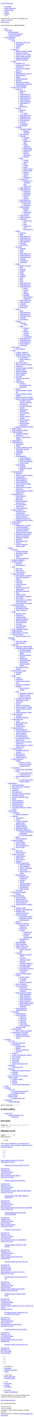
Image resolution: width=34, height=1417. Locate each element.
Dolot (25, 163)
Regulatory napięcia (22, 553)
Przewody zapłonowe (26, 461)
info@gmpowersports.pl (8, 1400)
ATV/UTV (11, 39)
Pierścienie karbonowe (22, 591)
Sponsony (19, 861)
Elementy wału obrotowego (24, 909)
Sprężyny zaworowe (26, 982)
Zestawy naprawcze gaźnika (24, 397)
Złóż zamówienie (13, 32)
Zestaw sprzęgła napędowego (24, 420)
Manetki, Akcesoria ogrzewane (21, 1070)
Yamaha (18, 321)
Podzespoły (26, 205)
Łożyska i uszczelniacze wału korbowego (25, 385)
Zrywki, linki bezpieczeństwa (21, 1084)
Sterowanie (15, 1011)
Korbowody (19, 366)
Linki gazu (19, 581)
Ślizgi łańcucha (20, 755)
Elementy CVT (20, 63)
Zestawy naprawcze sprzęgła (24, 399)
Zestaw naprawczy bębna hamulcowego (23, 484)
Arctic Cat (19, 89)
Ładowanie (26, 191)
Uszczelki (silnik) (21, 626)
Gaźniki (25, 165)
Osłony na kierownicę (22, 1050)
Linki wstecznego (21, 584)
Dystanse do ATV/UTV (23, 42)
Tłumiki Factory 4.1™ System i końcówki (22, 515)
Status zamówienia (10, 8)
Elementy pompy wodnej (23, 356)
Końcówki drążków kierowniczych (22, 502)
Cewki (18, 721)
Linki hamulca (20, 477)
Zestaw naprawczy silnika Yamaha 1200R (26, 1002)
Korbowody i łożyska (22, 923)
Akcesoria (8, 1039)
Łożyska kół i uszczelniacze (24, 769)
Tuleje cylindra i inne (22, 946)
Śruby (21, 279)
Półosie (18, 77)
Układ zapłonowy (25, 302)
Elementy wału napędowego (24, 877)
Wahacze (18, 542)
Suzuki (18, 309)
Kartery (25, 167)
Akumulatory (20, 444)
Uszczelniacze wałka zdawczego (22, 701)
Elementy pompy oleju (22, 354)
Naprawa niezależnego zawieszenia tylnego (22, 529)
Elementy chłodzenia (18, 560)
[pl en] (19, 15)
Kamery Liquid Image (11, 1392)
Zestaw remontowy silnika (24, 712)
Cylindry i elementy (22, 352)
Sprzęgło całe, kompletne (24, 410)
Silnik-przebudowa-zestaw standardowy (26, 998)
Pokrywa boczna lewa (27, 154)
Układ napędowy (25, 99)
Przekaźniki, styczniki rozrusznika (22, 450)
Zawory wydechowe (22, 986)
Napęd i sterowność (18, 574)
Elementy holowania (26, 131)
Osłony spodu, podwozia (23, 56)
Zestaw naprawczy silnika (23, 992)
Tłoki (17, 691)
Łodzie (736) (8, 1113)
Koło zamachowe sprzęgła (24, 575)
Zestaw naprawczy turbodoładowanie (21, 1009)
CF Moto (18, 127)
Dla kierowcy (9, 1100)
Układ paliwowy (25, 215)
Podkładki (23, 276)
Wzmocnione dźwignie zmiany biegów (25, 663)
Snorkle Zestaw (16, 428)
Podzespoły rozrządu (22, 619)
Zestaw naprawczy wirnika (24, 603)
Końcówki (23, 1017)
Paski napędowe (21, 75)
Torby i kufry (16, 1058)
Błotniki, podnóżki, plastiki (24, 51)
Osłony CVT (27, 186)
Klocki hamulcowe (21, 729)
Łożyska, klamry (26, 290)
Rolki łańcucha (20, 754)
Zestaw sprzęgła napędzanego (24, 424)
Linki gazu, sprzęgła (22, 53)
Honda (18, 231)
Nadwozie (15, 49)
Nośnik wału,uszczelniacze (25, 882)
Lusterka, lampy (21, 1046)
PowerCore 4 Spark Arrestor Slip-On (25, 765)
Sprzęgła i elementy (22, 371)
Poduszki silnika (21, 369)
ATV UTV (11, 1041)
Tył (17, 778)
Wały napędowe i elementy (24, 84)
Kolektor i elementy (22, 1034)
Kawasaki (19, 246)
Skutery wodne (12, 1077)
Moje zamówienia (10, 1376)
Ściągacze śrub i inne (18, 1098)
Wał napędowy (24, 887)
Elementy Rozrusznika (26, 831)
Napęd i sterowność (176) (16, 1115)
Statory (22, 470)
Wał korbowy (27, 177)
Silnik (21, 92)
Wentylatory (19, 435)
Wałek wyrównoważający (23, 973)
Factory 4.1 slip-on (25, 762)
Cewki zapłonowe (25, 458)
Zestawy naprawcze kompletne (26, 990)
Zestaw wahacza (25, 781)
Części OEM (8, 30)
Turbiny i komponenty (22, 863)
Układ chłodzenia (25, 188)
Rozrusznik (26, 195)
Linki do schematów (14, 35)
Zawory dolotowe (21, 984)
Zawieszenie (23, 106)
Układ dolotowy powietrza (20, 632)
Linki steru (19, 582)
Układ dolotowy (17, 440)
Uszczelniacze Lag (25, 774)
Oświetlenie (27, 193)
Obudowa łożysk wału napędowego (22, 588)
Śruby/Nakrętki (16, 1029)
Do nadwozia (16, 1044)
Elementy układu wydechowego (21, 512)
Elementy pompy (21, 613)
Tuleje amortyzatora (22, 541)
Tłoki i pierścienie (21, 373)
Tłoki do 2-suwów (25, 695)
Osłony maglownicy (22, 508)
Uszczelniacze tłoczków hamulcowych (23, 739)
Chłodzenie (15, 812)
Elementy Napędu (26, 209)
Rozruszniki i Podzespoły (23, 830)
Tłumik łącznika (21, 594)
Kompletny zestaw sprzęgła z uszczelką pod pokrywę (26, 402)
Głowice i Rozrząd (21, 915)
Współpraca (8, 1387)
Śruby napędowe (25, 866)
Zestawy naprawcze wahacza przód (22, 545)
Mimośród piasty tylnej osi (24, 73)
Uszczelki (23, 122)
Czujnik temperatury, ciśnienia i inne (22, 822)
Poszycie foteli (20, 847)
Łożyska (22, 930)
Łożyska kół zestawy (22, 527)
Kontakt (7, 13)
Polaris (18, 264)
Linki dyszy (23, 1018)
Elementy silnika (26, 329)
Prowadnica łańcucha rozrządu (21, 793)
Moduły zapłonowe (21, 722)
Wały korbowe (20, 627)
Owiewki (18, 1051)
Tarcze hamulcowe (21, 480)
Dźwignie (19, 473)
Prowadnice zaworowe (23, 979)
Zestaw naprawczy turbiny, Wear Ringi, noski (24, 600)
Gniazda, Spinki (24, 977)
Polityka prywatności (11, 1370)
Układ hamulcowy (25, 96)
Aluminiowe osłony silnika (24, 646)
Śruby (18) (15, 1117)
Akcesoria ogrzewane (18, 1043)
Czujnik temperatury (22, 551)
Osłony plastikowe (26, 145)
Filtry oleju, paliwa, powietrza (21, 786)
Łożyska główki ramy (26, 773)
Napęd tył (26, 214)
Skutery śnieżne (13, 1095)
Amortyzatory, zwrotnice (23, 525)
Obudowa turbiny (25, 864)
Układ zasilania (20, 465)
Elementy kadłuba (17, 561)
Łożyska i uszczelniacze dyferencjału (23, 65)
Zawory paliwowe (21, 610)
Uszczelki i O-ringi (25, 965)
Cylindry (18, 677)
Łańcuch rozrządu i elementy (24, 368)
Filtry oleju (19, 568)
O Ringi (22, 274)
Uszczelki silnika (25, 966)
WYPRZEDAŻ (17, 522)
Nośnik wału (20, 857)
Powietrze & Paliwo (18, 605)
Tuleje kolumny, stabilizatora (28, 297)
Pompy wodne (27, 170)
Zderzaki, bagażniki (22, 60)
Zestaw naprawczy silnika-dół (25, 1005)
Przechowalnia (9, 10)
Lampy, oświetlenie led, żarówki (21, 1055)
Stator (17, 556)
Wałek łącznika (24, 889)
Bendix (18, 446)
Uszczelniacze (24, 124)
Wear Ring (19, 890)
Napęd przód (27, 212)
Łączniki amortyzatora (26, 780)
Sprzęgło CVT (24, 179)
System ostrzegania (14, 1101)
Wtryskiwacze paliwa (22, 608)
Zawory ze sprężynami (22, 705)
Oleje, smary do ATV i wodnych (18, 1076)
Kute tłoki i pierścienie (26, 693)
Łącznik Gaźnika (21, 897)
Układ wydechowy (25, 101)
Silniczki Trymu (20, 1027)
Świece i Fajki (24, 463)
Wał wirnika (19, 598)
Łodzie (10, 548)
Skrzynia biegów (26, 175)
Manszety (19, 72)
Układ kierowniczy (25, 98)
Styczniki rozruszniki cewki (20, 797)
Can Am (18, 108)
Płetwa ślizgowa (21, 859)
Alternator (23, 466)
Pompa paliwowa (21, 606)
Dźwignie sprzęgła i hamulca (24, 648)
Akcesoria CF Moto (26, 129)
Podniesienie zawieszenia (23, 534)
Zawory (18, 388)
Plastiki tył (26, 151)
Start (6, 28)
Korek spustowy (21, 565)
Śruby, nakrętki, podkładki (24, 1031)
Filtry (21, 267)
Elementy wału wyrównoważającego (22, 912)
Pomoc (7, 12)
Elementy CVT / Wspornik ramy (28, 182)
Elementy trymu (20, 1013)
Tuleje (21, 281)
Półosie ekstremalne (22, 79)
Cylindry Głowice (26, 161)
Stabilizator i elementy (22, 537)
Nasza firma (8, 1383)
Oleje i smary (16, 347)
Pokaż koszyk (5, 22)
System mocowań (17, 1067)
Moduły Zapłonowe (26, 459)
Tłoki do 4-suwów (25, 696)
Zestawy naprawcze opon (19, 1063)
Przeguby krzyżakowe (22, 82)
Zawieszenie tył (28, 229)
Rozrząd (25, 172)
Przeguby (19, 80)
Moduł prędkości (21, 825)
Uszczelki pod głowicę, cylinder (21, 807)
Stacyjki (18, 454)
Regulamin (8, 1368)
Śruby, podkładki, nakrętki (20, 430)
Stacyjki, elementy (26, 197)
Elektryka (15, 549)
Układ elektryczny (25, 94)
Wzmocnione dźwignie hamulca (25, 659)
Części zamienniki (10, 37)
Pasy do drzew (16, 1056)
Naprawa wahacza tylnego (24, 532)
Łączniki (18, 586)
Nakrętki (18, 46)
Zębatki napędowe (21, 86)
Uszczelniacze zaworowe (24, 971)
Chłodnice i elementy (22, 433)
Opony (7, 1086)
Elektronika (11, 1065)
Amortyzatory (27, 221)
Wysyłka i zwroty (10, 1378)
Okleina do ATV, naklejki (23, 54)
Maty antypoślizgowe (22, 845)
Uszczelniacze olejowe (26, 968)
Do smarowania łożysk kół (20, 1091)
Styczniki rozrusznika (22, 558)
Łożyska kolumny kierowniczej (21, 505)
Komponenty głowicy (26, 916)
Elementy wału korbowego (24, 926)
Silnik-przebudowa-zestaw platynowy (25, 995)
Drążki (25, 288)
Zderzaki (26, 156)
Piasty (17, 47)
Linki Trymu (23, 1024)
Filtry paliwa (19, 570)
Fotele (25, 139)
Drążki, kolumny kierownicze (21, 496)
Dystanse (15, 1053)
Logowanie (8, 6)
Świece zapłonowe (17, 800)
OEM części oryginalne (19, 87)
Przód (17, 771)
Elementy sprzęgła (25, 266)
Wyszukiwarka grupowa (15, 34)
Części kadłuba (20, 842)
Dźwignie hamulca (25, 650)
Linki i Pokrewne (21, 1015)
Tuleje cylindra (20, 375)
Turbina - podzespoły (26, 868)
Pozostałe (15, 1074)
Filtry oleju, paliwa (21, 362)
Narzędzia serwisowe (18, 1093)
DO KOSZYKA (6, 1174)
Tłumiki (18, 761)
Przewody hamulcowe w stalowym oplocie (23, 732)
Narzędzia (15, 1072)
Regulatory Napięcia (26, 468)
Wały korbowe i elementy (24, 940)
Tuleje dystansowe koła (23, 776)
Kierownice (26, 203)
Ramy (25, 224)
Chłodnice (19, 716)
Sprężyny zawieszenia (22, 536)
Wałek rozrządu (24, 920)
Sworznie (19, 539)
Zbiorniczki (15, 1062)
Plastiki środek (27, 150)
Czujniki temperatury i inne (24, 447)
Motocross (11, 638)
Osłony (25, 324)
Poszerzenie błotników (22, 58)
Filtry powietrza (24, 134)
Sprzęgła (18, 686)
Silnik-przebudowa (21, 620)
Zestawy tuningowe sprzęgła (24, 426)
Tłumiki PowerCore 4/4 (23, 518)
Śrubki (25, 113)
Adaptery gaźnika (17, 1079)
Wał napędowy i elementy (23, 596)
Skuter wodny (12, 811)
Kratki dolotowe (21, 856)
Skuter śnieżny (12, 783)
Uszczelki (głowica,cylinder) (25, 959)
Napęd (14, 61)
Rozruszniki (19, 452)
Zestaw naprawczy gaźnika (24, 707)
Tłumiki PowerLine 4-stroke (24, 520)
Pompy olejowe (28, 169)
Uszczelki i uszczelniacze (23, 698)
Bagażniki (26, 137)
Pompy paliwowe (21, 899)
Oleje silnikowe (20, 349)
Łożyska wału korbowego (27, 933)
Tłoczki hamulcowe (22, 482)
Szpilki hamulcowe (21, 478)
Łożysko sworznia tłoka (23, 684)
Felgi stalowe (20, 44)
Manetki (18, 1048)
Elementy (19, 563)
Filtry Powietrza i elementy (24, 364)
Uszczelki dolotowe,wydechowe (26, 962)
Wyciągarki (15, 1060)
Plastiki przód (27, 148)
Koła (13, 41)
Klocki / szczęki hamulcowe (24, 475)
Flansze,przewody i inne (23, 636)
